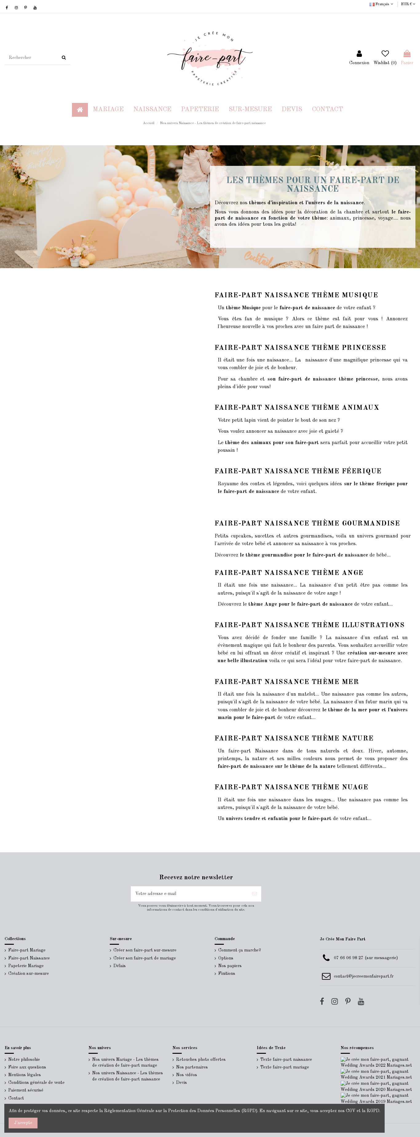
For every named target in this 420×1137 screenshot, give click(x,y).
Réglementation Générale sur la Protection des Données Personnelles (172, 1111)
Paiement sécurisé (25, 1090)
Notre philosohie (24, 1059)
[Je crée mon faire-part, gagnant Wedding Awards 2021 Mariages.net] (378, 1075)
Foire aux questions (27, 1067)
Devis (181, 1082)
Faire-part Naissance (29, 958)
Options (225, 958)
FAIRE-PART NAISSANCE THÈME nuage (291, 787)
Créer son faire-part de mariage (144, 958)
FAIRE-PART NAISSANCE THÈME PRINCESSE (300, 348)
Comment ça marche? (239, 950)
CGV (350, 1111)
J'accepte (23, 1123)
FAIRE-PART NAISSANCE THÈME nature (294, 738)
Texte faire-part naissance (286, 1059)
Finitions (226, 973)
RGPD (373, 1111)
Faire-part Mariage (27, 950)
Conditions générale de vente (36, 1082)
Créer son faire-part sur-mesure (144, 950)
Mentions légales (24, 1075)
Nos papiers (230, 966)
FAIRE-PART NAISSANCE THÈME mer (287, 682)
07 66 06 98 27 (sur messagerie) (366, 958)
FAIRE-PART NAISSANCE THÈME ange (289, 573)
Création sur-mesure (28, 973)
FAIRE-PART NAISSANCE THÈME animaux (297, 407)
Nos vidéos (186, 1075)
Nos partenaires (192, 1067)
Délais (119, 966)
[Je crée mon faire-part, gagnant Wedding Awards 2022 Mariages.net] (378, 1062)
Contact (16, 1098)
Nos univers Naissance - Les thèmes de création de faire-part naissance (127, 1076)
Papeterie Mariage (26, 966)
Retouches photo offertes (201, 1059)
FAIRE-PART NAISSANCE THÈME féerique (298, 471)
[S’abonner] (254, 893)
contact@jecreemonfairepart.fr (364, 976)
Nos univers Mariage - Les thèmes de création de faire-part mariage (125, 1062)
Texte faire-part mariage (284, 1067)
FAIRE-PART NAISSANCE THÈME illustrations (310, 625)
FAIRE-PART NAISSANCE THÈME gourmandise (307, 523)
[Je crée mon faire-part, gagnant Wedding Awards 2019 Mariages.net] (378, 1098)
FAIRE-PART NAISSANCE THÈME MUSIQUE (296, 295)
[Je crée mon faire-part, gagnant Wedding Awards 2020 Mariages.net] (378, 1086)
